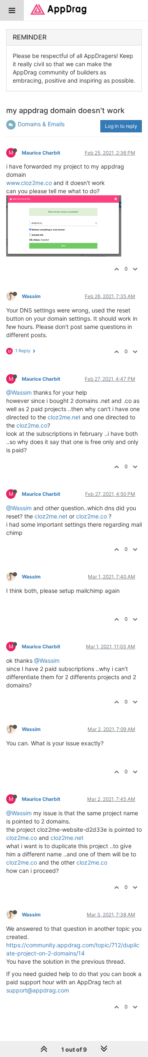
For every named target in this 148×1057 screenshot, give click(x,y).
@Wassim (19, 392)
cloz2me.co (31, 425)
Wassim (31, 296)
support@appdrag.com (37, 990)
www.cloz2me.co (29, 182)
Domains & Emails (41, 123)
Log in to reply (121, 126)
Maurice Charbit (41, 153)
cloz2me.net (64, 417)
